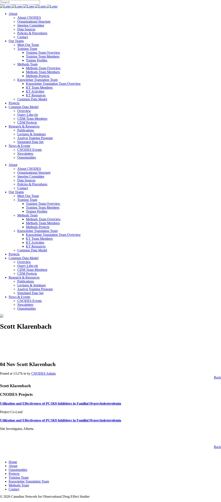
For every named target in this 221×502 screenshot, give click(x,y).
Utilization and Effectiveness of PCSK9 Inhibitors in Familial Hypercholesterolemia (60, 403)
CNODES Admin (43, 373)
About (13, 466)
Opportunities (18, 470)
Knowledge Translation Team (29, 481)
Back (217, 377)
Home (13, 462)
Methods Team (19, 485)
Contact (14, 489)
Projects (14, 473)
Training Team (18, 477)
